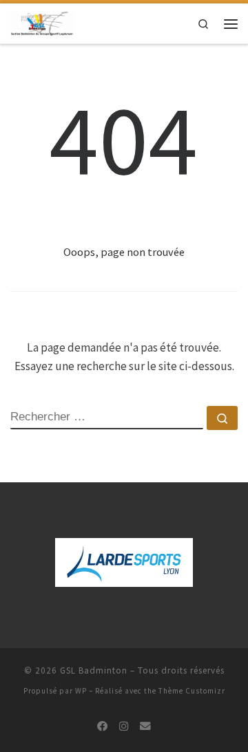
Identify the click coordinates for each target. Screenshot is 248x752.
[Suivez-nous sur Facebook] (102, 726)
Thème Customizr (191, 691)
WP (81, 691)
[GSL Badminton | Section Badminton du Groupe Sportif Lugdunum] (42, 22)
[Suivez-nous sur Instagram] (124, 726)
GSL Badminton (93, 670)
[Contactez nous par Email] (145, 726)
